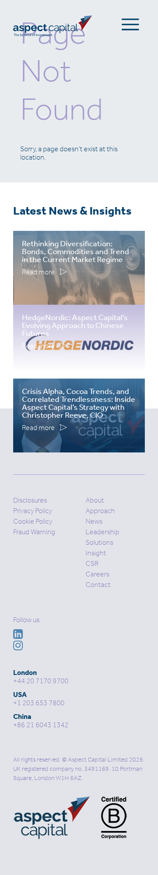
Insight (96, 553)
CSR (92, 563)
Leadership (102, 532)
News (94, 521)
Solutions (99, 542)
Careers (97, 574)
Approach (100, 511)
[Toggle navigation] (130, 24)
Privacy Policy (32, 511)
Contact (98, 584)
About (95, 500)
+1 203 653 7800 (39, 703)
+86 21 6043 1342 (40, 725)
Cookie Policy (32, 521)
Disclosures (30, 500)
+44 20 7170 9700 (40, 681)
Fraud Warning (34, 532)
